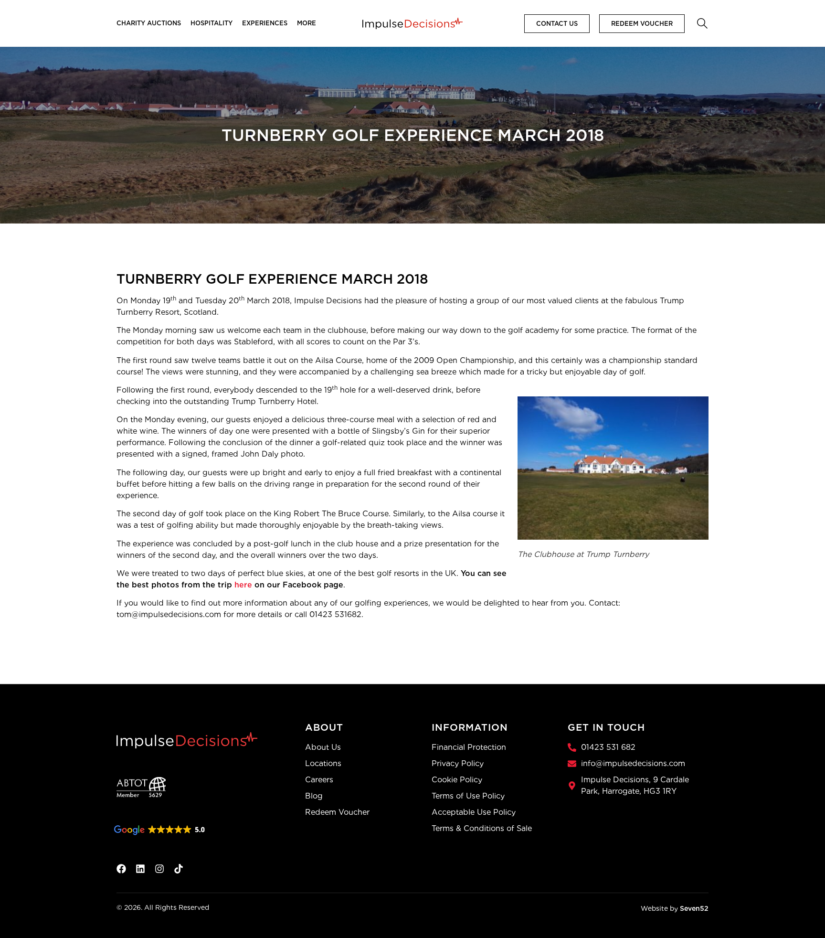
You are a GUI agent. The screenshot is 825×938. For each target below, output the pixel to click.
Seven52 (694, 908)
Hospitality (211, 23)
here (243, 584)
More (306, 23)
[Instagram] (159, 869)
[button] (701, 22)
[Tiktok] (178, 869)
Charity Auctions (148, 23)
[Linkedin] (140, 869)
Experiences (264, 23)
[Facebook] (121, 869)
